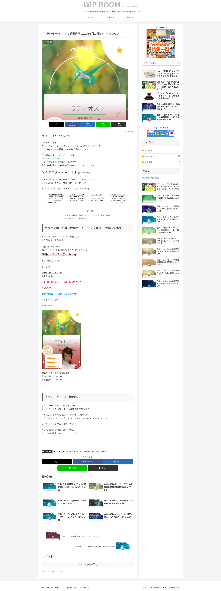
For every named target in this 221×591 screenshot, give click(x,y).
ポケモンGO (48, 451)
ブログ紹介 (83, 588)
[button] (118, 124)
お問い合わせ (72, 588)
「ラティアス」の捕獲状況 (76, 219)
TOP (42, 588)
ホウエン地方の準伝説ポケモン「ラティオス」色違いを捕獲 (88, 215)
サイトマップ (60, 588)
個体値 (88, 451)
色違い (105, 451)
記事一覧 (49, 588)
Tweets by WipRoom (150, 178)
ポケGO (58, 451)
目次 (84, 211)
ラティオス (79, 451)
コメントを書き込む (88, 564)
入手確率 (97, 451)
